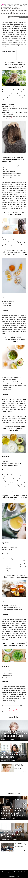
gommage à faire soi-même (17, 710)
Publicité (23, 872)
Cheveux (3, 760)
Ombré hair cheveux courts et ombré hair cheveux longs (11, 754)
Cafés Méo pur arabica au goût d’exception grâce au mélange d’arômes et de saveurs (13, 811)
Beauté (3, 739)
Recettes (3, 818)
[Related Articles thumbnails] (7, 776)
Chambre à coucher (6, 839)
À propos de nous (14, 873)
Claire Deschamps (14, 17)
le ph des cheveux (13, 118)
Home (2, 4)
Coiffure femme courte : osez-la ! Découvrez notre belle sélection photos (14, 733)
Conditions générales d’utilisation (11, 872)
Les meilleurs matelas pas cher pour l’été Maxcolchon (12, 833)
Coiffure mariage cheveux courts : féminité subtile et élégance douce (18, 766)
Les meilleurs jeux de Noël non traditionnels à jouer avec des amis (20, 845)
